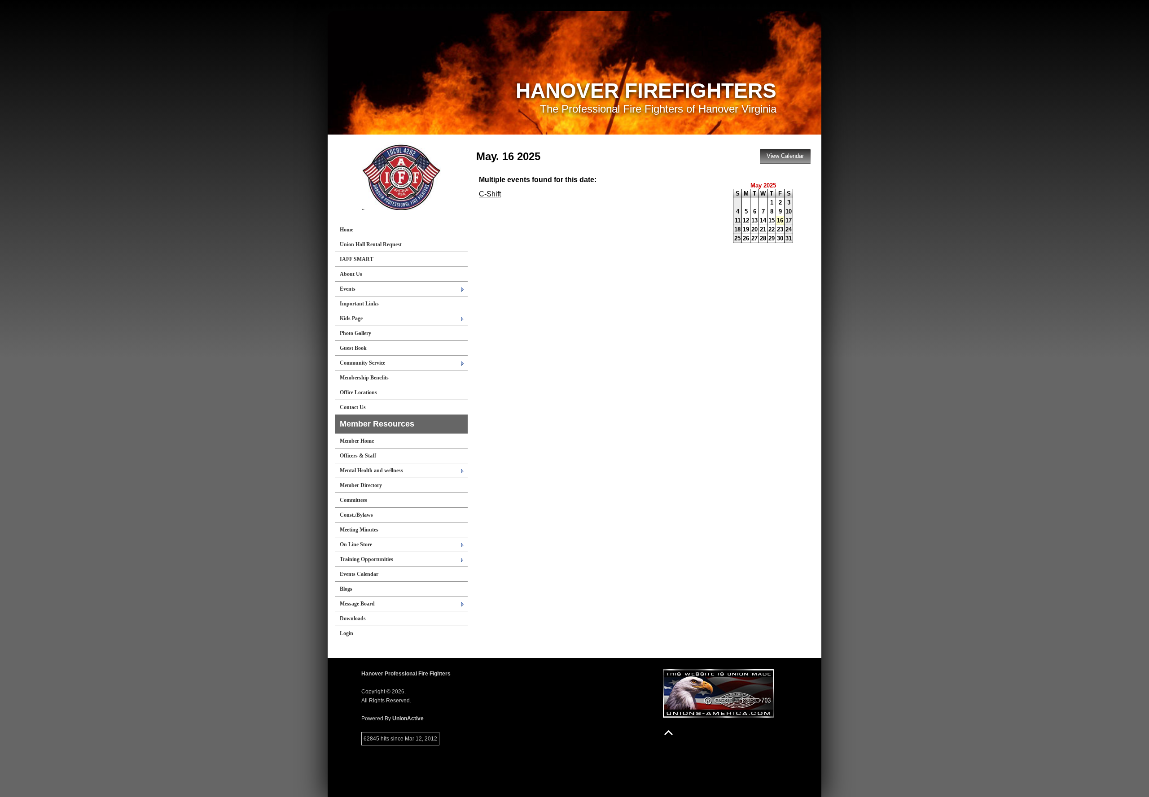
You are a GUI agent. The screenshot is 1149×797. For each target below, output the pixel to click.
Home (346, 229)
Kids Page (351, 318)
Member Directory (361, 485)
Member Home (357, 441)
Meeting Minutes (359, 530)
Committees (353, 500)
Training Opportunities (366, 559)
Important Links (359, 304)
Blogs (346, 589)
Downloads (353, 618)
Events (347, 289)
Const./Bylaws (356, 515)
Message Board (357, 604)
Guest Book (353, 348)
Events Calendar (359, 574)
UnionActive (408, 718)
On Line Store (356, 544)
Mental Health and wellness (371, 470)
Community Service (362, 363)
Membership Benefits (364, 378)
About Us (351, 274)
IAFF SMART (356, 259)
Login (346, 633)
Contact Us (353, 407)
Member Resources (377, 423)
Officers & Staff (358, 456)
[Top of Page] (668, 732)
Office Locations (358, 392)
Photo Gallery (355, 333)
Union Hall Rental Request (371, 244)
